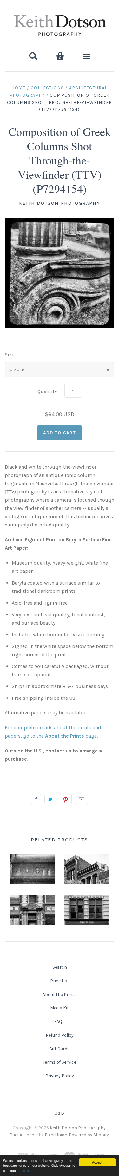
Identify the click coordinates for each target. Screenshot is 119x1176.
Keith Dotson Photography (59, 203)
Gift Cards (59, 1049)
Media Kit (59, 1008)
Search (59, 967)
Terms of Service (59, 1062)
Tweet (50, 799)
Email (81, 799)
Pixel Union (56, 1135)
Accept (97, 1162)
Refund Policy (60, 1035)
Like (36, 799)
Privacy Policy (59, 1076)
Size (9, 354)
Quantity (47, 391)
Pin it (66, 799)
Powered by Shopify (89, 1135)
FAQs (59, 1021)
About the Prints (60, 994)
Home (18, 87)
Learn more (26, 1170)
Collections (47, 87)
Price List (59, 981)
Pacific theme (24, 1135)
